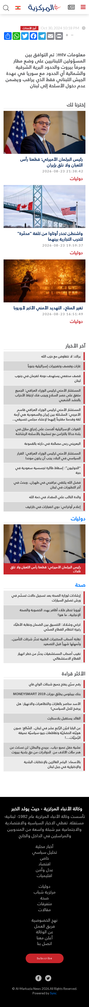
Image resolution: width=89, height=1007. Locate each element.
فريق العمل (44, 926)
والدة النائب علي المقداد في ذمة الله (55, 497)
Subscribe (44, 958)
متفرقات (44, 903)
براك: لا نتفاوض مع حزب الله (61, 356)
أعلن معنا (45, 937)
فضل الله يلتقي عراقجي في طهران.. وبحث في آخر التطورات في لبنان (47, 485)
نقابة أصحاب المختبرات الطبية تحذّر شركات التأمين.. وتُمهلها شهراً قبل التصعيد (46, 641)
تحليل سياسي (44, 852)
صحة (80, 584)
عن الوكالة (44, 931)
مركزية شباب (45, 892)
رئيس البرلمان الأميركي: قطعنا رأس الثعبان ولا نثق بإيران (51, 162)
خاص (44, 858)
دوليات (76, 178)
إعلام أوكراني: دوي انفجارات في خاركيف (53, 506)
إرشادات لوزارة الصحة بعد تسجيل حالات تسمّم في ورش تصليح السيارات (46, 598)
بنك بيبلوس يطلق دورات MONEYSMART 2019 (47, 694)
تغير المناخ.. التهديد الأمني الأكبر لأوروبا (48, 307)
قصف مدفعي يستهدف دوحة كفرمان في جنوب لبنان (48, 378)
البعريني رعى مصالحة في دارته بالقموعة (52, 443)
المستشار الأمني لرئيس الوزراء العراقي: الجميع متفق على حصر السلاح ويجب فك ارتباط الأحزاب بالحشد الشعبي (48, 395)
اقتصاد (44, 863)
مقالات (44, 909)
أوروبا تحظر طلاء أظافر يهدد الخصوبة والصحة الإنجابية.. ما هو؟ (50, 612)
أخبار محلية (44, 846)
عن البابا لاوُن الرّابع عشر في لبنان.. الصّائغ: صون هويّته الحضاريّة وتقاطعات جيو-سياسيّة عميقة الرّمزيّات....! (47, 733)
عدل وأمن (44, 869)
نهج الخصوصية (44, 920)
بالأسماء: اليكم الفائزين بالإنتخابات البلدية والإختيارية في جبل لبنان (52, 764)
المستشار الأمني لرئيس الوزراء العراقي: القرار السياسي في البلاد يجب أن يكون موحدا (49, 455)
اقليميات (44, 875)
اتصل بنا (44, 943)
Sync (53, 993)
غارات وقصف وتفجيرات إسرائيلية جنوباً (54, 366)
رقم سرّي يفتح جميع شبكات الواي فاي (55, 684)
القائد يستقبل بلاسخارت (64, 718)
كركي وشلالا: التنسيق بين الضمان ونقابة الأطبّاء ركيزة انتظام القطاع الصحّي (47, 627)
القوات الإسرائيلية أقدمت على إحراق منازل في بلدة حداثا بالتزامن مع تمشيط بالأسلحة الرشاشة (48, 431)
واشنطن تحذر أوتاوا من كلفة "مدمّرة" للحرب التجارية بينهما (50, 236)
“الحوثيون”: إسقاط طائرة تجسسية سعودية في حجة (48, 470)
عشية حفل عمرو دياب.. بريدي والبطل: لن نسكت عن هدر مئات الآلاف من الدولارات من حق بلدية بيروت (45, 749)
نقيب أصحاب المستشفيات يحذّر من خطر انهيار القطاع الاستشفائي (49, 656)
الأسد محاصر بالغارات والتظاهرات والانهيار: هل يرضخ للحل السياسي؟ (49, 706)
